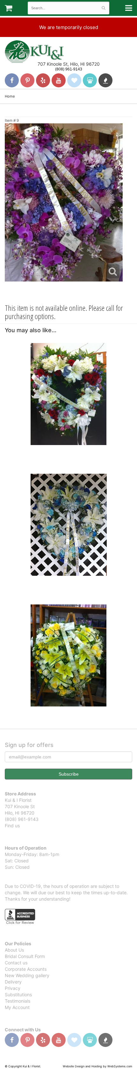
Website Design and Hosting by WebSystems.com (97, 1066)
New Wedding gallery (27, 975)
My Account (17, 1007)
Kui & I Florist (34, 51)
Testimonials (17, 1001)
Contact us (16, 962)
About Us (14, 950)
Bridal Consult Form (25, 956)
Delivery (13, 981)
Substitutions (18, 994)
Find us (12, 825)
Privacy (12, 988)
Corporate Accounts (26, 969)
